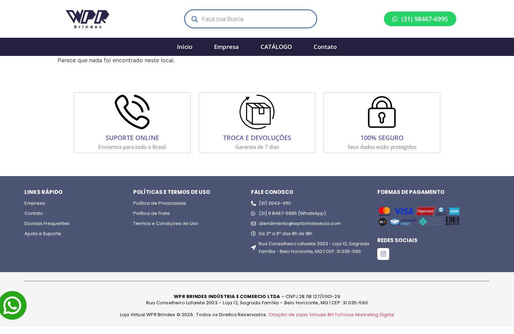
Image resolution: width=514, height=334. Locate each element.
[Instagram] (383, 254)
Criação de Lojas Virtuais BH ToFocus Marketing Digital (331, 314)
